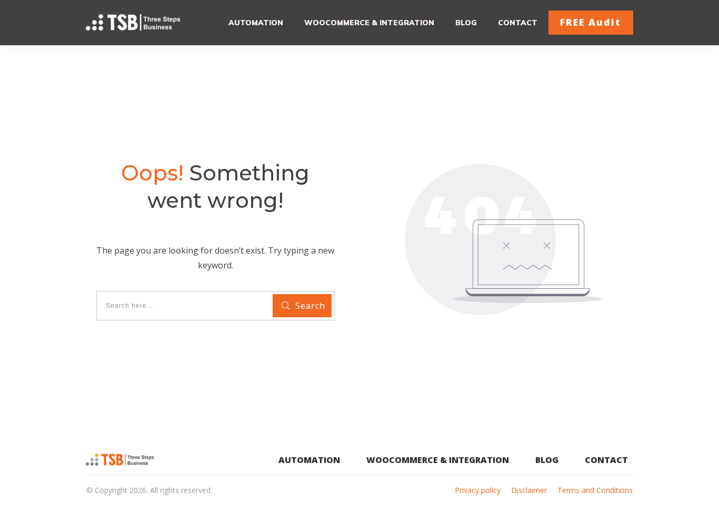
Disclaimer (529, 490)
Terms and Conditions (595, 490)
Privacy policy (478, 490)
